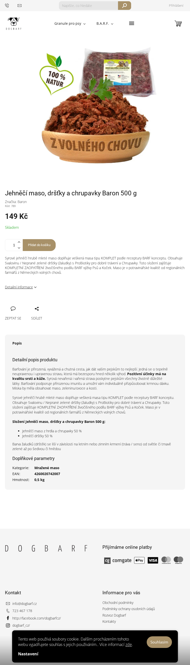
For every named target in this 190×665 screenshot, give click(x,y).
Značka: (16, 201)
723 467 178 (22, 610)
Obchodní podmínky (117, 602)
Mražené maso (46, 467)
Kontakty (109, 621)
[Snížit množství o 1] (18, 248)
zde (128, 644)
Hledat (124, 5)
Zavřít (34, 303)
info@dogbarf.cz (24, 603)
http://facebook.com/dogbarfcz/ (36, 618)
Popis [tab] (17, 343)
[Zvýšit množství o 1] (18, 242)
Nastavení (28, 654)
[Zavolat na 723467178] (11, 5)
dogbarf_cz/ (21, 625)
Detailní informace (19, 287)
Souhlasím (159, 642)
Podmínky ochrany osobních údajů (128, 608)
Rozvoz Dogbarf (114, 615)
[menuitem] (70, 23)
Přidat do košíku (39, 245)
